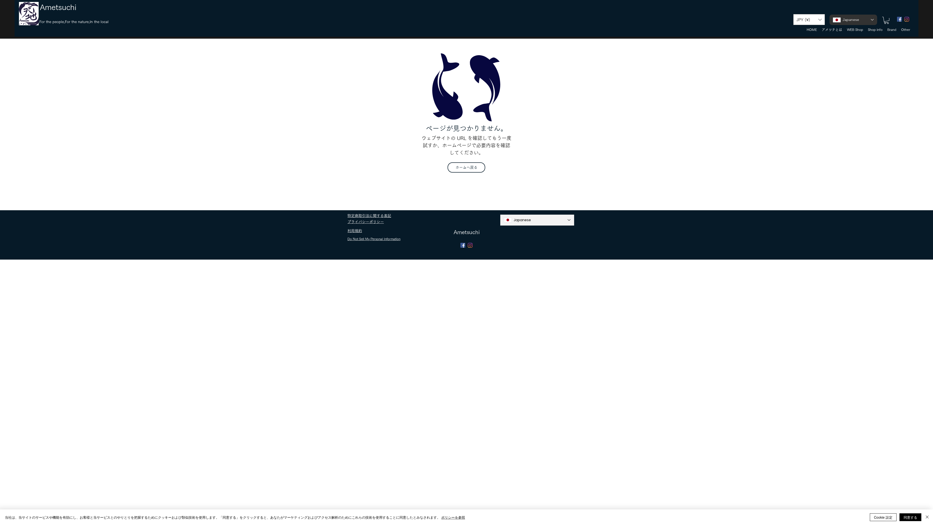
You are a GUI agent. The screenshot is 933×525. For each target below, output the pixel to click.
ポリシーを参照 (453, 517)
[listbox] (809, 19)
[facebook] (899, 19)
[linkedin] (906, 19)
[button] (809, 19)
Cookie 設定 (883, 517)
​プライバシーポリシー (365, 222)
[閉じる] (927, 517)
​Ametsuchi (58, 7)
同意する (910, 517)
